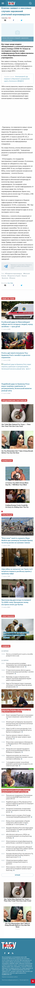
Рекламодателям (24, 980)
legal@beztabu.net (7, 974)
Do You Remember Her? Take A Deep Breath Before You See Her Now (17, 925)
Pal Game (17, 929)
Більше (17, 875)
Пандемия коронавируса (14, 273)
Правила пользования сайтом (10, 976)
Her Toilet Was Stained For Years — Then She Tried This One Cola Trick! (17, 900)
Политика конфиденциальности (10, 980)
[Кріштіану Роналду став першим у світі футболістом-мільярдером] (17, 699)
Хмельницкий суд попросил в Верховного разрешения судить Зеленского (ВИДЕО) (17, 79)
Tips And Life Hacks (17, 903)
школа (25, 276)
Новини (12, 278)
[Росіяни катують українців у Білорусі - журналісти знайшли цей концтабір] (17, 778)
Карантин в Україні (14, 276)
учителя (5, 278)
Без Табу (10, 283)
